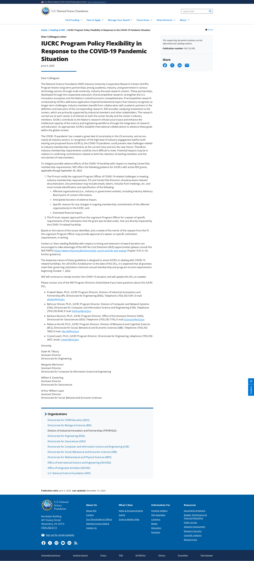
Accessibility (183, 555)
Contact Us (91, 527)
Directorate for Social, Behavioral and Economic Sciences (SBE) (82, 452)
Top (247, 479)
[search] (210, 11)
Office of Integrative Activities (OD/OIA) (69, 468)
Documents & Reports (194, 510)
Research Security (193, 531)
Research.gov (190, 539)
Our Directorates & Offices (99, 519)
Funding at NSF (57, 30)
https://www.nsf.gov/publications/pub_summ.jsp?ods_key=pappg (90, 250)
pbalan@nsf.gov (56, 299)
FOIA (121, 555)
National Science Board (97, 523)
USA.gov (161, 555)
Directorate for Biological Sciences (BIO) (69, 425)
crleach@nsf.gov (70, 339)
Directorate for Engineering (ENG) (66, 436)
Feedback (251, 390)
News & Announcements (131, 510)
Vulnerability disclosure (50, 555)
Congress (155, 519)
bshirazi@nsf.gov (81, 311)
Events (122, 515)
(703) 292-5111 (49, 527)
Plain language (207, 555)
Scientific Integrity (193, 535)
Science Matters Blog (129, 519)
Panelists (155, 532)
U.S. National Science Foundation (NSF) (69, 473)
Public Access (190, 522)
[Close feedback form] (251, 381)
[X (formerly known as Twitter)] (50, 543)
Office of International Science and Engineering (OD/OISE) (79, 462)
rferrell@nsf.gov (70, 331)
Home (44, 30)
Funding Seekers (159, 510)
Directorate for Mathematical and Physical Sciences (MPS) (79, 457)
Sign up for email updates (60, 535)
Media (154, 523)
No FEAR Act (141, 555)
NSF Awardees (158, 515)
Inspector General (80, 555)
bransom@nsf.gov (134, 319)
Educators (156, 527)
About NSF (91, 510)
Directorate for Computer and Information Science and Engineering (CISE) (88, 446)
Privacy (103, 555)
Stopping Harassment (194, 526)
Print (210, 29)
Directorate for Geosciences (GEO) (67, 441)
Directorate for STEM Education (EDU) (69, 420)
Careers (90, 515)
